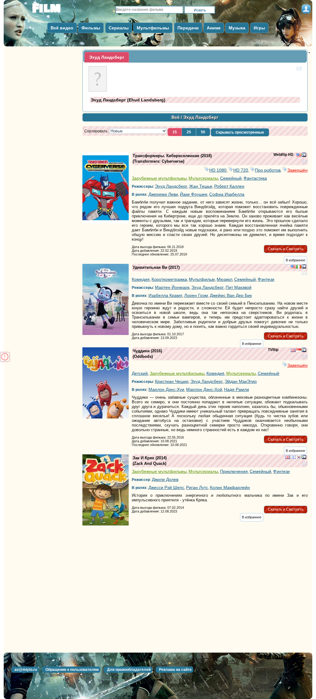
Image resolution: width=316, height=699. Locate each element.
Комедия (141, 279)
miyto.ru (53, 10)
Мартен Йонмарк (172, 287)
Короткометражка (169, 279)
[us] (298, 155)
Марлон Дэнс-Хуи (166, 389)
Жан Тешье (200, 186)
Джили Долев (165, 479)
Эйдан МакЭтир (241, 381)
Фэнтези (266, 279)
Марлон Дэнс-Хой (204, 389)
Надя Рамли (236, 389)
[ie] (298, 267)
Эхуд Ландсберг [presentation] (106, 57)
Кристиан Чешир (172, 381)
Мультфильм (202, 279)
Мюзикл (224, 279)
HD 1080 (218, 170)
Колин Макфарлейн (230, 487)
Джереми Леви (163, 194)
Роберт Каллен (229, 186)
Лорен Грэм (196, 295)
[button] (175, 132)
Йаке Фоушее (193, 194)
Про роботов (268, 170)
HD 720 (240, 170)
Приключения (234, 471)
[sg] (298, 350)
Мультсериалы (203, 178)
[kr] (298, 457)
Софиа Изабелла (226, 194)
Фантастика (255, 178)
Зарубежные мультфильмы (159, 178)
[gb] (293, 350)
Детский (140, 373)
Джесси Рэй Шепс (166, 487)
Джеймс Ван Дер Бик (231, 295)
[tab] (107, 57)
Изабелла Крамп (165, 295)
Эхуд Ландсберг (171, 186)
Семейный (231, 178)
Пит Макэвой (239, 287)
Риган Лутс (197, 487)
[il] (293, 457)
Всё (176, 117)
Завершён (297, 170)
